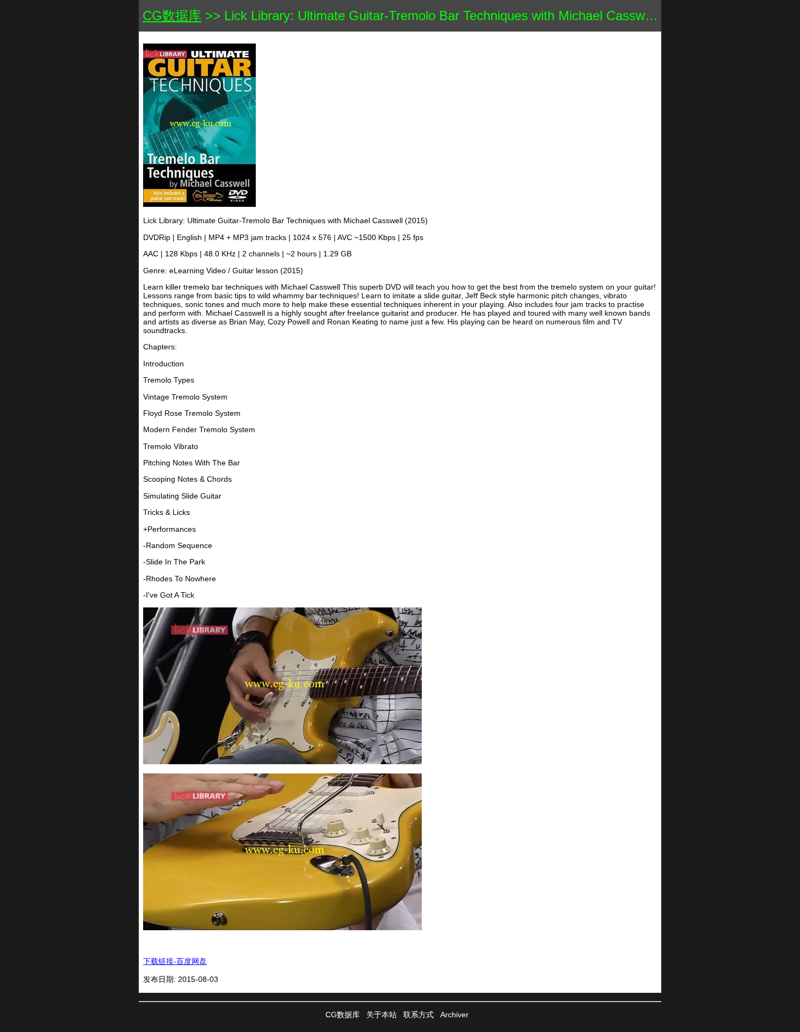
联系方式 (418, 1014)
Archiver (454, 1014)
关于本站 (381, 1014)
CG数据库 (172, 15)
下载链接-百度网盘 (175, 961)
